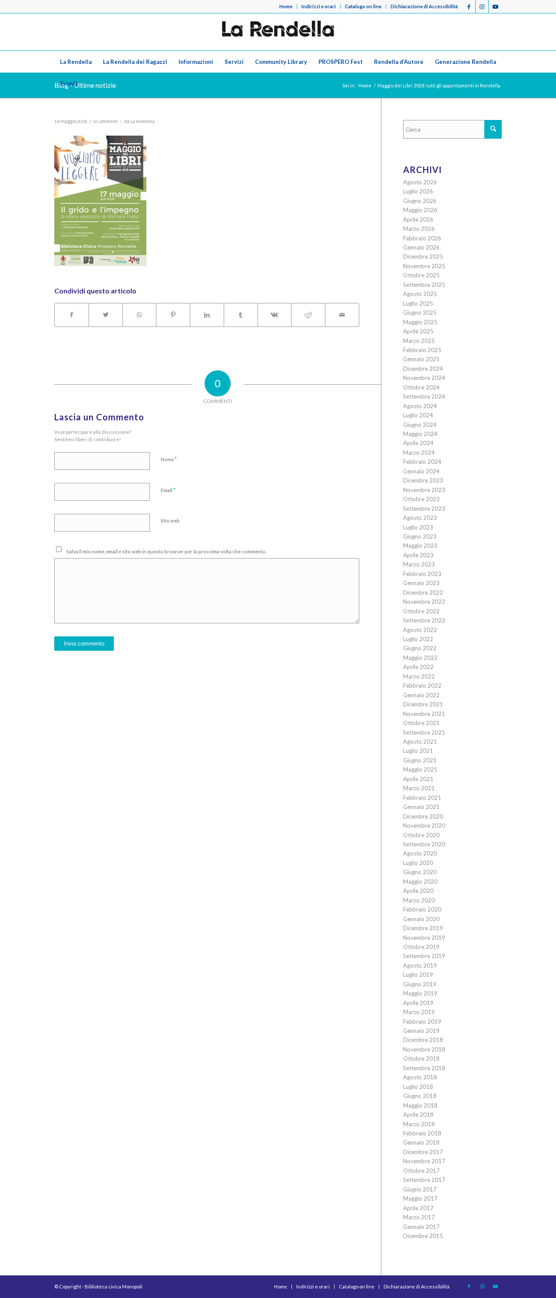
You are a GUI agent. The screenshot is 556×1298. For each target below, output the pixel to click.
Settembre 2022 (424, 620)
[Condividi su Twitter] (105, 314)
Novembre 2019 (424, 937)
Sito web (170, 520)
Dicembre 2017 (423, 1151)
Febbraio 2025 (422, 349)
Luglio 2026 (418, 191)
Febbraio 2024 (422, 461)
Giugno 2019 (420, 984)
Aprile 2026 (418, 219)
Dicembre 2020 (423, 816)
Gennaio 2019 (421, 1030)
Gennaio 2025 (421, 359)
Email (168, 489)
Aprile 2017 (418, 1208)
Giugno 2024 (420, 424)
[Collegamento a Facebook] (469, 6)
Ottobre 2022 (421, 611)
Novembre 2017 (424, 1161)
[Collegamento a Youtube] (495, 6)
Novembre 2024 (424, 377)
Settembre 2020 (424, 844)
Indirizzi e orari (318, 6)
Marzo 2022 (419, 676)
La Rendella (142, 121)
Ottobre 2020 (421, 835)
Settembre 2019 (424, 955)
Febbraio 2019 (422, 1021)
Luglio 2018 (418, 1086)
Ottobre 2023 (421, 499)
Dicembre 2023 (423, 480)
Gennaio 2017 (421, 1226)
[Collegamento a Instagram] (482, 6)
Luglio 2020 (418, 862)
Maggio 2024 (420, 433)
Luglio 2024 (418, 415)
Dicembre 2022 (423, 592)
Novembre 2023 (424, 489)
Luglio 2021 (418, 750)
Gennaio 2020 (421, 918)
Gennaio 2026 (421, 247)
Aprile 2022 (418, 666)
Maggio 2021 (420, 769)
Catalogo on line (363, 6)
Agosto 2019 (420, 965)
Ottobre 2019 (421, 946)
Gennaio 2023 (421, 582)
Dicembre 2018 (423, 1039)
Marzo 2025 (419, 340)
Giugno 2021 (420, 760)
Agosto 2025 (420, 293)
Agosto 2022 (420, 629)
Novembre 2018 (424, 1049)
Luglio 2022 (418, 639)
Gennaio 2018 (421, 1142)
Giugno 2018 (420, 1095)
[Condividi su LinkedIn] (207, 314)
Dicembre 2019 (423, 928)
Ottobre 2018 (421, 1058)
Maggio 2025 (420, 322)
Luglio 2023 (418, 527)
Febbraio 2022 (422, 685)
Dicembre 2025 (423, 256)
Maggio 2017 (420, 1198)
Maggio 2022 (420, 657)
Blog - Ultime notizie (85, 85)
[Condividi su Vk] (274, 314)
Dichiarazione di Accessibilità (424, 6)
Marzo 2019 (419, 1011)
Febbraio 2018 (422, 1133)
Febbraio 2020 (422, 909)
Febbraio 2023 (422, 573)
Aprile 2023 (418, 555)
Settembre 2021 (424, 732)
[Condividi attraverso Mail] (342, 314)
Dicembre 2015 (423, 1235)
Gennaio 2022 (421, 695)
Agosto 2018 (420, 1077)
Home (285, 6)
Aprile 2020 (418, 890)
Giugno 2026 (420, 200)
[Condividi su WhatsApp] (139, 314)
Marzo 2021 (419, 788)
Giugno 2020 (420, 872)
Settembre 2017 (424, 1179)
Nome (169, 459)
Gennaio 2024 (421, 471)
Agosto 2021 (420, 741)
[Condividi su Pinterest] (173, 314)
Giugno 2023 (420, 536)
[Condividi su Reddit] (308, 314)
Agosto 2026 (420, 182)
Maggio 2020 (420, 881)
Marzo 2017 (419, 1217)
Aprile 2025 (418, 331)
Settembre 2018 (424, 1068)
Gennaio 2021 (421, 806)
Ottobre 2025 (421, 275)
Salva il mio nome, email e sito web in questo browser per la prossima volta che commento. (166, 551)
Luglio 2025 (418, 303)
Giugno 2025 (420, 312)
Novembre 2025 (424, 266)
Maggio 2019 (420, 993)
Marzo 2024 (419, 452)
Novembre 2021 (424, 713)
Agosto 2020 (420, 853)
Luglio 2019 (418, 974)
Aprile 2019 (418, 1002)
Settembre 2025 (424, 284)
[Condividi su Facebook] (72, 314)
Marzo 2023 (419, 564)
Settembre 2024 (424, 396)
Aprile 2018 (418, 1114)
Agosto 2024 (420, 406)
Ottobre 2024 (421, 387)
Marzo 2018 (419, 1124)
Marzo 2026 (419, 228)
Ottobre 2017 (421, 1170)
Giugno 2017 (420, 1189)
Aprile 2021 (418, 778)
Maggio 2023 (420, 545)
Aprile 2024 (418, 442)
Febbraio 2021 (422, 797)
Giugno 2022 (420, 648)
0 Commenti (105, 121)
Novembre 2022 (424, 601)
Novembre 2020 (424, 825)
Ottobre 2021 (421, 722)
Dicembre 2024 (423, 368)
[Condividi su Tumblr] (241, 314)
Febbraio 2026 (422, 238)
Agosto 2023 (420, 517)
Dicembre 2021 (423, 704)
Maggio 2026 (420, 209)
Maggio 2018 (420, 1105)
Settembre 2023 (424, 508)
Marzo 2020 (419, 900)
